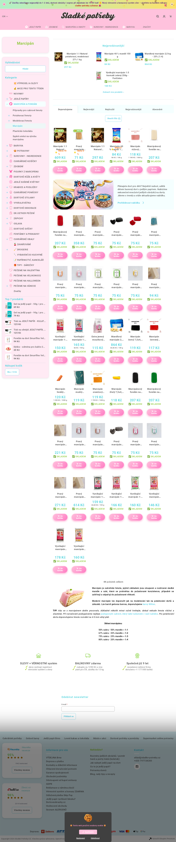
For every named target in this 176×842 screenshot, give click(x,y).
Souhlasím (89, 832)
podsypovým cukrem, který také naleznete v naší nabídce (129, 614)
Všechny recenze (22, 770)
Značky (17, 291)
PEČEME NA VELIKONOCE (27, 275)
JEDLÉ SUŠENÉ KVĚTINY (26, 182)
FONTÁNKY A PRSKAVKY (26, 234)
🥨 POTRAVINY (21, 151)
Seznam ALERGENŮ (56, 809)
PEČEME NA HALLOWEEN (27, 280)
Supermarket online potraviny (158, 738)
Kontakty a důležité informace (61, 765)
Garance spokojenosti (57, 772)
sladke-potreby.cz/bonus (86, 5)
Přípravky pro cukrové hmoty (27, 110)
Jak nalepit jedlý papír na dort (105, 762)
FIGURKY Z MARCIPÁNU (26, 171)
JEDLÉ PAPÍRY (21, 99)
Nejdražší (110, 109)
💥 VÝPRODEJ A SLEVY (26, 83)
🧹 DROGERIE (21, 249)
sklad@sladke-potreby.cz (147, 757)
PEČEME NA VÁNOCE (25, 286)
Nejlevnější (88, 109)
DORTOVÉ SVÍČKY (23, 228)
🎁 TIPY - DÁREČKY (24, 265)
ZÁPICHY (18, 218)
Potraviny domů (98, 770)
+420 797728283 (143, 760)
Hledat (25, 69)
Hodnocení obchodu (56, 806)
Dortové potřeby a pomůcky (124, 738)
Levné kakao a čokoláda (76, 738)
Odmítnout (95, 838)
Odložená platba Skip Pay (59, 795)
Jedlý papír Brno (51, 738)
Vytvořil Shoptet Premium (163, 839)
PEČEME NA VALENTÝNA (27, 270)
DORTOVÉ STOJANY (24, 197)
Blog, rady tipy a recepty (102, 774)
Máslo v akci (99, 738)
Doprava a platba (55, 761)
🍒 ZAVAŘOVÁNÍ (22, 244)
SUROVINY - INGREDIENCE (28, 156)
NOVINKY (19, 93)
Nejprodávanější (133, 109)
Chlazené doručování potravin (61, 769)
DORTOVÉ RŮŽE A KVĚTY (27, 176)
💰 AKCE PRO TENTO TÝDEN (29, 88)
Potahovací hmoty (22, 115)
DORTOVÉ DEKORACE (25, 208)
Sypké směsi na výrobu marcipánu (24, 138)
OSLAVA (18, 223)
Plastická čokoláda (22, 131)
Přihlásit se (69, 716)
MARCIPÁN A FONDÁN (25, 104)
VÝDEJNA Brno (54, 757)
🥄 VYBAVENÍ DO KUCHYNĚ (28, 254)
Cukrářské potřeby (12, 738)
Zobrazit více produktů (112, 92)
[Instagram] (137, 767)
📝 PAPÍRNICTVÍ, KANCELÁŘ (29, 260)
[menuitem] (33, 27)
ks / (12, 372)
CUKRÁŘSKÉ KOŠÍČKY (25, 161)
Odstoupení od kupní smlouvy (61, 780)
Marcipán (17, 126)
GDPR (49, 784)
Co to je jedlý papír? (100, 766)
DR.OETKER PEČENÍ (24, 213)
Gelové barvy (32, 738)
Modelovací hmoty (22, 120)
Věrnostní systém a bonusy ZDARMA (65, 791)
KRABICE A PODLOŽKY (25, 187)
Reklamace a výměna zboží (60, 787)
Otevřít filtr (112, 118)
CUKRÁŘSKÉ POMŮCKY (26, 192)
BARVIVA (18, 145)
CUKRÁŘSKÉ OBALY (24, 239)
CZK (3, 16)
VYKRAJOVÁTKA (22, 202)
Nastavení (80, 838)
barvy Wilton (149, 604)
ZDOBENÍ (18, 166)
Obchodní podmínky (56, 776)
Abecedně (157, 109)
